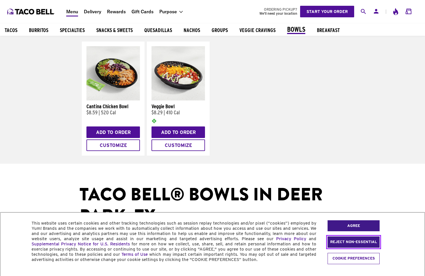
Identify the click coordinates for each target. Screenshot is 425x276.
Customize (113, 145)
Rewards (116, 11)
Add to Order (113, 132)
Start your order (327, 11)
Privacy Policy (291, 238)
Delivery (92, 11)
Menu (72, 11)
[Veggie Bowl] (178, 99)
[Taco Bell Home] (31, 11)
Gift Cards (143, 11)
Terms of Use (134, 254)
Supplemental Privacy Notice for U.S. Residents (81, 244)
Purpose (168, 11)
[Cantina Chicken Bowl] (113, 99)
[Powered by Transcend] (9, 272)
